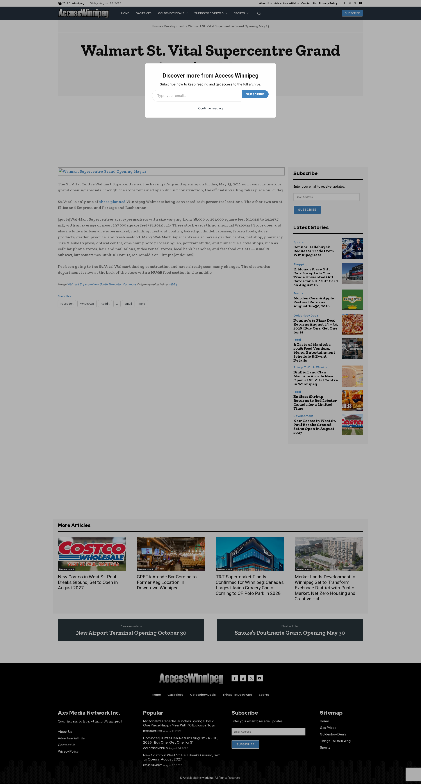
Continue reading (210, 108)
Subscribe (255, 94)
